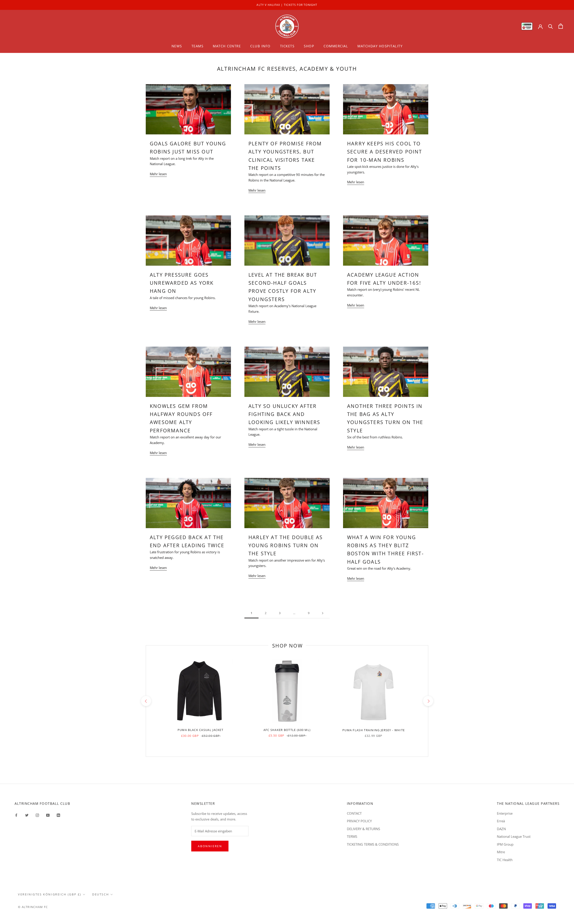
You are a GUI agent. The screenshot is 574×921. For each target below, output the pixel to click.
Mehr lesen (158, 174)
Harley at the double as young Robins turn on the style (285, 545)
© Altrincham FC (33, 907)
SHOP (309, 46)
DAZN (501, 829)
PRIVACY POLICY (359, 821)
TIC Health (505, 860)
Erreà (501, 821)
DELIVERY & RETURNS (363, 829)
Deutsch (100, 894)
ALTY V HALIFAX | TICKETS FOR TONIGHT (287, 5)
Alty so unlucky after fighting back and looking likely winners (284, 414)
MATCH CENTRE (227, 46)
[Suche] (550, 26)
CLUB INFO (260, 46)
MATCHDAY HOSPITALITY (379, 46)
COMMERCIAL (336, 46)
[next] (428, 701)
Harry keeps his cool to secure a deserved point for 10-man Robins (384, 151)
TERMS (352, 836)
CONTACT (354, 813)
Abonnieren (210, 846)
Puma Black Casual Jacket (200, 730)
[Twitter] (26, 815)
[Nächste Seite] (323, 613)
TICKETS (287, 46)
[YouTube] (48, 815)
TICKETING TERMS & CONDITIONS (373, 844)
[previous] (146, 701)
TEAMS (197, 46)
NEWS (177, 46)
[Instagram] (37, 815)
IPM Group (505, 844)
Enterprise (505, 813)
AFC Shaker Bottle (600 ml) (287, 730)
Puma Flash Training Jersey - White (373, 730)
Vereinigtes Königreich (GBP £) (49, 894)
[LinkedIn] (58, 815)
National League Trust (514, 836)
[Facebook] (16, 815)
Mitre (501, 852)
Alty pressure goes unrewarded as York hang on (182, 282)
